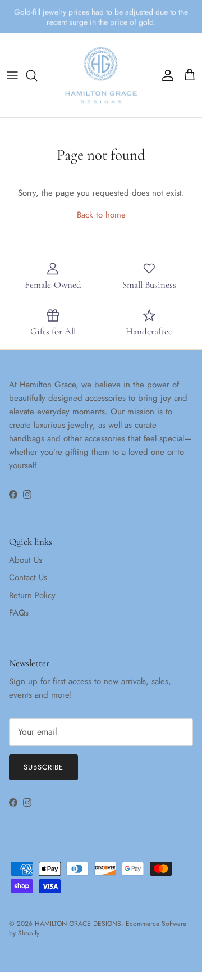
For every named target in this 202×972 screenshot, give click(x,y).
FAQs (19, 613)
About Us (25, 560)
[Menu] (12, 75)
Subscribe (43, 767)
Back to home (101, 215)
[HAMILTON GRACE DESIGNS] (101, 75)
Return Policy (32, 595)
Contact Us (28, 577)
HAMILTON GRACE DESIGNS (78, 924)
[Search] (37, 75)
